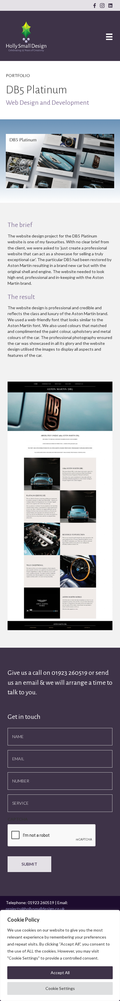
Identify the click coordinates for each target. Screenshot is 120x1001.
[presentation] (52, 835)
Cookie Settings (60, 988)
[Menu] (109, 36)
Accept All (60, 972)
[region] (60, 955)
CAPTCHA (18, 819)
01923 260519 (70, 672)
